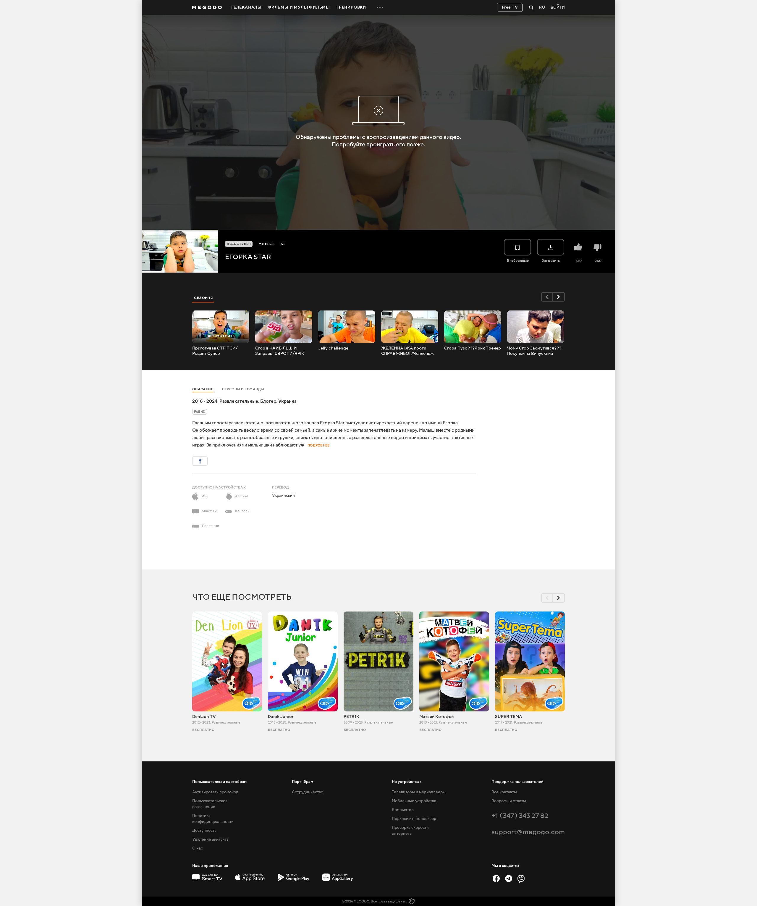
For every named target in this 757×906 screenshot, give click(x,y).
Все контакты (504, 792)
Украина (287, 401)
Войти (558, 7)
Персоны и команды (243, 389)
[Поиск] (531, 7)
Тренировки (351, 7)
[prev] (547, 297)
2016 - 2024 (204, 401)
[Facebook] (496, 878)
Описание (202, 389)
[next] (559, 297)
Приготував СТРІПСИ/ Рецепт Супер (214, 351)
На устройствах (406, 781)
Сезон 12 (203, 297)
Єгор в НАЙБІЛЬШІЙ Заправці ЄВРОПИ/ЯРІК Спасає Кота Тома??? (279, 351)
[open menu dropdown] (380, 7)
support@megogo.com (528, 832)
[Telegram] (508, 878)
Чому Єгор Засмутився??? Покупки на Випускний (534, 351)
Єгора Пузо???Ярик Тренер (472, 348)
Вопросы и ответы (508, 801)
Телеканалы (246, 7)
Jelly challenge (333, 348)
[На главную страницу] (207, 7)
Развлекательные (238, 401)
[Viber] (521, 878)
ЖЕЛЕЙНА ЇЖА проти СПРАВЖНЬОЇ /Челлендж (407, 351)
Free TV (510, 7)
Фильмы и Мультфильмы (299, 7)
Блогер (268, 401)
